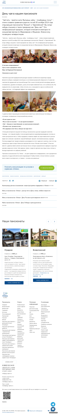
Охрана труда (44, 330)
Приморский (5, 316)
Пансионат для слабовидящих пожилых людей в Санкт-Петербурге (9, 356)
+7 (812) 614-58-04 (47, 168)
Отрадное (9, 250)
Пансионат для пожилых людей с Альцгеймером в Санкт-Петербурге (8, 340)
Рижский (4, 317)
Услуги (19, 302)
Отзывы (31, 319)
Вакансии (43, 326)
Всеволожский (39, 250)
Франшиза (43, 337)
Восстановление (21, 314)
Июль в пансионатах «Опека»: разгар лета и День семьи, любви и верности (26, 191)
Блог (31, 316)
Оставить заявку (7, 371)
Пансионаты (6, 302)
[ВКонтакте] (10, 181)
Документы (32, 321)
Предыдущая (44, 180)
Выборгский (5, 308)
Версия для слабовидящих (36, 410)
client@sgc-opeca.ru (7, 381)
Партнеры (43, 320)
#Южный (43, 176)
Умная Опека (20, 312)
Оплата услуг (9, 362)
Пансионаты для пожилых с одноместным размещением (8, 331)
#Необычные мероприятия (26, 176)
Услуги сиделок (21, 306)
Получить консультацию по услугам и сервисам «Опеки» (19, 168)
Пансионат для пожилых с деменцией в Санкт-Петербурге (8, 323)
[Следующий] (54, 221)
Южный (4, 319)
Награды (43, 318)
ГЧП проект (44, 328)
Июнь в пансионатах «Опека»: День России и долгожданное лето (23, 197)
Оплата (31, 314)
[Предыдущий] (48, 221)
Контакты (32, 317)
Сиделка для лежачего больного (20, 341)
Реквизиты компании (46, 324)
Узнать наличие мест (14, 282)
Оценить (4, 401)
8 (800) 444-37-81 (6, 380)
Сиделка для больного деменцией (20, 336)
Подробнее (7, 278)
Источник (4, 312)
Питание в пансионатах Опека (20, 320)
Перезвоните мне (8, 369)
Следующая (51, 180)
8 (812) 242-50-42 (25, 2)
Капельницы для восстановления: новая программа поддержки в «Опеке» (25, 185)
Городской (4, 310)
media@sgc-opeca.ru (7, 385)
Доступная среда (34, 308)
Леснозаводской (6, 314)
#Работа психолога (14, 176)
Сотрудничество (45, 322)
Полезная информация (34, 303)
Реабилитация (21, 304)
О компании (45, 302)
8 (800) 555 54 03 (8, 365)
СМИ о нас (32, 332)
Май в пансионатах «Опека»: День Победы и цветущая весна (21, 203)
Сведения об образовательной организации (45, 333)
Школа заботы (33, 323)
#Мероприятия (5, 176)
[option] (15, 257)
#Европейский (37, 176)
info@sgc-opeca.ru (7, 373)
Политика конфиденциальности (8, 412)
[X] (13, 181)
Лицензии (32, 307)
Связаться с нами (8, 368)
